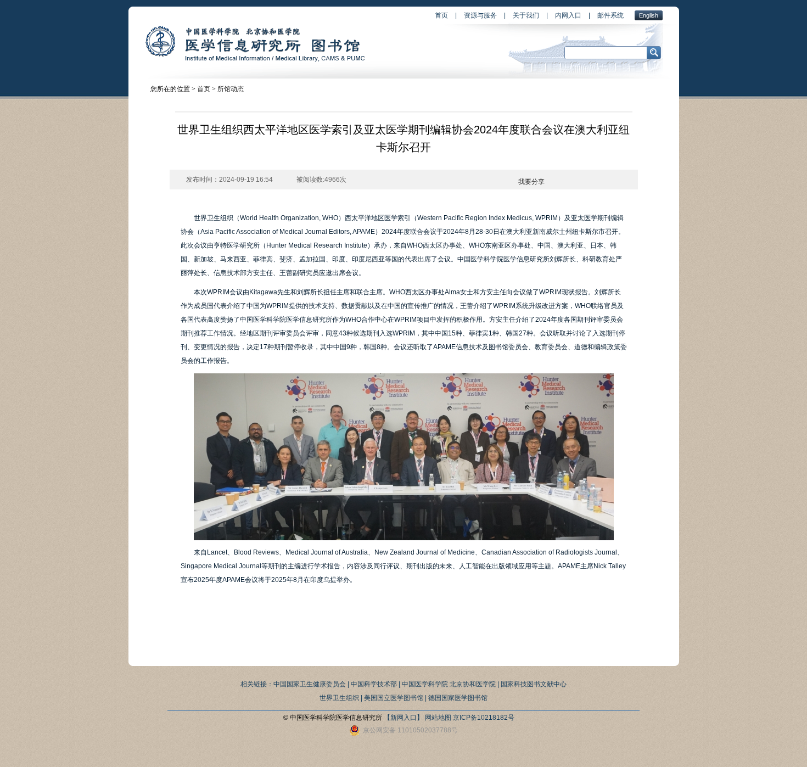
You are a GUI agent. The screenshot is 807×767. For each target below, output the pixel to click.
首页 (441, 15)
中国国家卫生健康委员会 (309, 684)
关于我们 (526, 15)
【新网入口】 (403, 717)
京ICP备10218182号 (483, 717)
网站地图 (438, 717)
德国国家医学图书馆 (457, 698)
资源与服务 (480, 15)
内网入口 (568, 15)
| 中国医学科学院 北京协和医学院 (447, 684)
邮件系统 (610, 15)
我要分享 (531, 182)
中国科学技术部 (374, 684)
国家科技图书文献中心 (534, 684)
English (648, 15)
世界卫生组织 (339, 698)
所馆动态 (230, 89)
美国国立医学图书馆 (393, 698)
